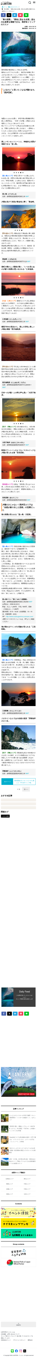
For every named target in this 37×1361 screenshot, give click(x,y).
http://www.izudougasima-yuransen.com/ (19, 616)
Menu (34, 1)
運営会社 (30, 1340)
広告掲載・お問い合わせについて (10, 1334)
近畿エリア (9, 1189)
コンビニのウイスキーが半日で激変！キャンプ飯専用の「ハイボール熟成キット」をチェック (22, 1117)
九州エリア (27, 1194)
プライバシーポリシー (19, 1340)
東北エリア (27, 1179)
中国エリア (27, 1189)
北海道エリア (10, 1179)
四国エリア (9, 1194)
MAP (27, 196)
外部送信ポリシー (6, 1340)
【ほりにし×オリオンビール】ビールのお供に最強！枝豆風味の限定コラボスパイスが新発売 (22, 1150)
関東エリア (9, 1184)
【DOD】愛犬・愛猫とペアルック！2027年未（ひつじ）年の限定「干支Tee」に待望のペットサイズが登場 (22, 1128)
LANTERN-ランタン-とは (8, 1332)
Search (30, 1)
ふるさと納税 (5, 816)
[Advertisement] (18, 904)
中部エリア (27, 1184)
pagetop (18, 1325)
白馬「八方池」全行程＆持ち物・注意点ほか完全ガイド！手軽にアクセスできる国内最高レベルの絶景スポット (22, 1161)
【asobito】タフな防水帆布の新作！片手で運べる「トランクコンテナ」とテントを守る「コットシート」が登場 (22, 1139)
